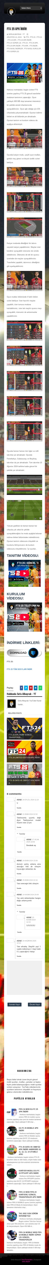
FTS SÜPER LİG (13, 51)
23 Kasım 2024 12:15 (31, 920)
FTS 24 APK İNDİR (24, 40)
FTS (27, 37)
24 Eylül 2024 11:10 (30, 800)
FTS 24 (39, 37)
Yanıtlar (22, 834)
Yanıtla (19, 808)
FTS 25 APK (33, 43)
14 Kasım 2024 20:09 (30, 895)
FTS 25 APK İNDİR (14, 46)
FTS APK (25, 46)
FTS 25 (25, 43)
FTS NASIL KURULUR (32, 49)
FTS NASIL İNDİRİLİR (15, 49)
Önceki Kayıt (35, 1004)
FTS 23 (32, 37)
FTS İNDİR (33, 46)
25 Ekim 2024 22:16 (30, 880)
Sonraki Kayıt (14, 1004)
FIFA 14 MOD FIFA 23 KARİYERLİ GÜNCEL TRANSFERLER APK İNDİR (30, 1194)
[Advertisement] (24, 1041)
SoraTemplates (27, 1260)
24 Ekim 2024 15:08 (30, 861)
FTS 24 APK (12, 40)
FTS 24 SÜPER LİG (14, 43)
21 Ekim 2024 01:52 (30, 814)
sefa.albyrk (26, 1262)
